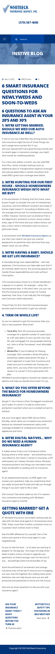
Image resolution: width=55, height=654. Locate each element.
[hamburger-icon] (4, 39)
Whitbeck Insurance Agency (35, 236)
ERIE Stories (26, 79)
